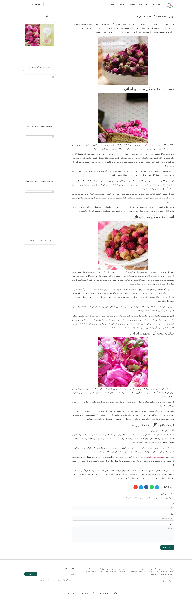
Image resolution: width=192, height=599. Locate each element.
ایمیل (172, 514)
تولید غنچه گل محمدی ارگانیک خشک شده (39, 181)
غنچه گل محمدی (145, 145)
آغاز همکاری (143, 4)
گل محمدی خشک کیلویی (156, 457)
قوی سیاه (72, 593)
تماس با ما (112, 4)
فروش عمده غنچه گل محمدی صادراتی (40, 126)
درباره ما (123, 4)
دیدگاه (172, 524)
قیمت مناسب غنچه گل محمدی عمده (40, 67)
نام (173, 503)
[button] (105, 4)
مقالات (132, 4)
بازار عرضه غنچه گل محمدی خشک (39, 240)
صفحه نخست (156, 4)
